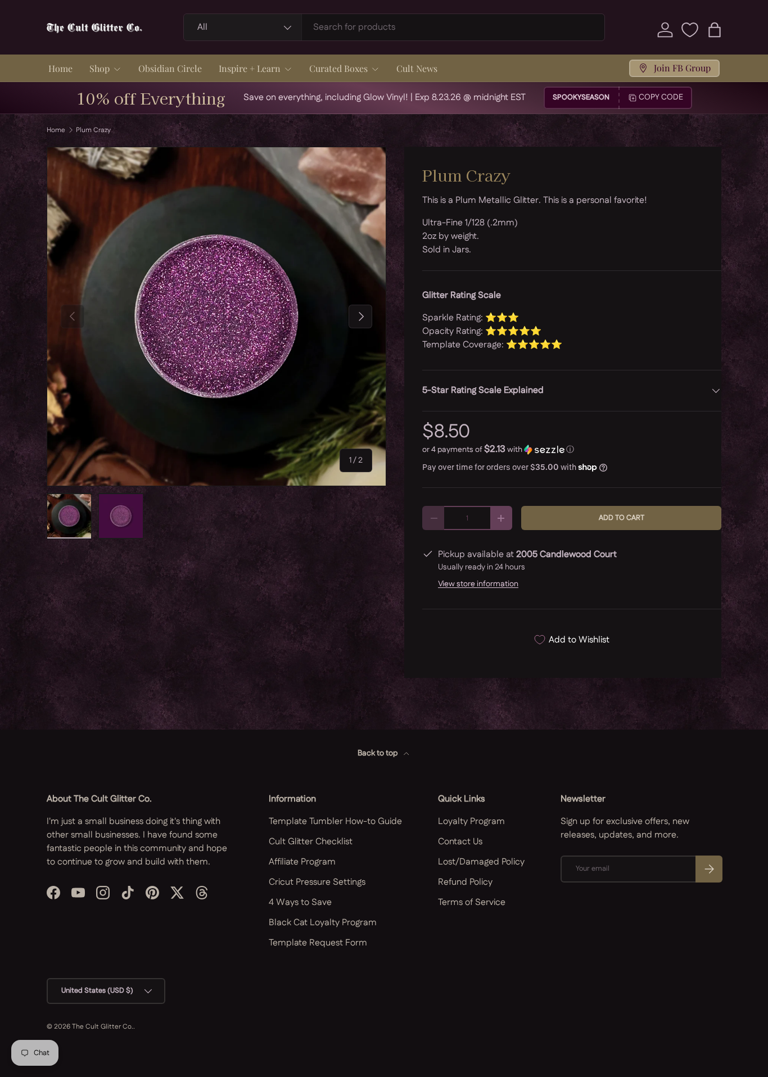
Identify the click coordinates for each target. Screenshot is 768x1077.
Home (60, 68)
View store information (478, 584)
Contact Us (460, 841)
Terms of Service (471, 902)
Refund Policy (465, 882)
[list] (216, 316)
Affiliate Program (302, 862)
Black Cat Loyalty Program (323, 922)
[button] (714, 29)
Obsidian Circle (170, 68)
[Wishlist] (689, 29)
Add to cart (621, 518)
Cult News (416, 68)
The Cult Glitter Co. (102, 1026)
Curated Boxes (338, 68)
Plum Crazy (93, 130)
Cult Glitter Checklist (311, 841)
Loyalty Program (471, 821)
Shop (99, 68)
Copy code (661, 97)
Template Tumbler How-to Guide (335, 821)
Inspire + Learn (250, 68)
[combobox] (394, 27)
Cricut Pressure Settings (317, 882)
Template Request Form (318, 942)
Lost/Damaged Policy (481, 862)
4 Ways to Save (300, 902)
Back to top (378, 753)
